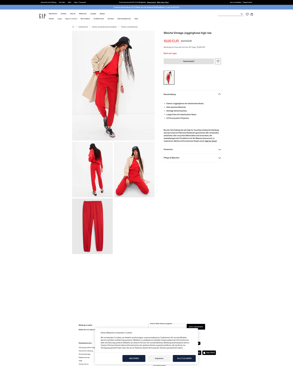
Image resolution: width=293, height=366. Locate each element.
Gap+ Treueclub (80, 2)
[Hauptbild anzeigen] (113, 86)
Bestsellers (85, 19)
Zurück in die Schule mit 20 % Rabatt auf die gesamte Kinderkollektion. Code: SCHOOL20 (146, 7)
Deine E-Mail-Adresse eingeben (161, 323)
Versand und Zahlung (48, 2)
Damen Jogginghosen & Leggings (104, 27)
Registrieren (151, 2)
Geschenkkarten (124, 19)
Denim (51, 19)
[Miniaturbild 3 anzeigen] (92, 226)
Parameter (168, 149)
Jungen (93, 14)
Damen (63, 14)
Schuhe (111, 19)
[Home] (73, 27)
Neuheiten (53, 14)
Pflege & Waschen (171, 158)
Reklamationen (84, 357)
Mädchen (83, 14)
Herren (73, 14)
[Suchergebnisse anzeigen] (242, 14)
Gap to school (71, 19)
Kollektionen (99, 19)
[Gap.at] (42, 16)
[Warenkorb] (251, 14)
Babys (102, 14)
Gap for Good (211, 141)
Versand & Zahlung (86, 351)
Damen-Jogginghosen (129, 27)
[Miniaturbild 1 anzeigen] (92, 169)
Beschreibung (170, 94)
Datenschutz (84, 364)
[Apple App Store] (209, 352)
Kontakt (62, 2)
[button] (218, 61)
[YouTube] (198, 343)
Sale (136, 19)
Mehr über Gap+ (163, 2)
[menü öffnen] (58, 13)
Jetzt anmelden (235, 2)
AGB (80, 361)
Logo (60, 19)
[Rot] (169, 77)
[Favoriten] (247, 14)
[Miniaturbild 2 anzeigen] (134, 169)
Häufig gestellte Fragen (87, 347)
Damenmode (83, 27)
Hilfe (69, 2)
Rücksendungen (85, 354)
